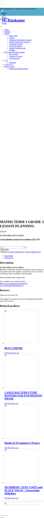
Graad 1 (12, 38)
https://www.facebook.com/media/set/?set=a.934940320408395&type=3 (14, 285)
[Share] (3, 515)
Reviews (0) (9, 258)
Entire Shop (13, 36)
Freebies (12, 50)
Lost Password (14, 58)
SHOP (7, 34)
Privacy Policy (10, 67)
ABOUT (8, 32)
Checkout (12, 62)
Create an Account (15, 56)
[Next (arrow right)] (3, 517)
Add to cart (4, 250)
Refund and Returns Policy (18, 69)
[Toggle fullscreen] (5, 515)
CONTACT (9, 65)
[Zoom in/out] (8, 515)
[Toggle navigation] (1, 26)
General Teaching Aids (17, 48)
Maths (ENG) (20, 252)
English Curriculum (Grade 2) (19, 42)
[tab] (24, 256)
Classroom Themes (16, 44)
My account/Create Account (14, 52)
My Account (13, 54)
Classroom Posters (15, 46)
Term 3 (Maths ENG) (33, 252)
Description (9, 256)
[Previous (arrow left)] (1, 517)
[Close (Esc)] (1, 515)
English (11, 252)
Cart (6, 60)
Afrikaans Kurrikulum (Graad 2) (20, 40)
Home (7, 30)
